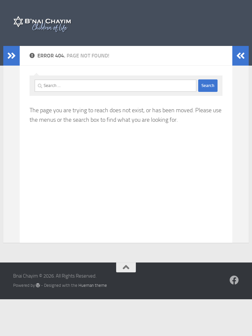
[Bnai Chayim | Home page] (43, 23)
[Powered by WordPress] (38, 285)
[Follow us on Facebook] (234, 280)
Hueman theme (92, 285)
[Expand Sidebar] (11, 56)
